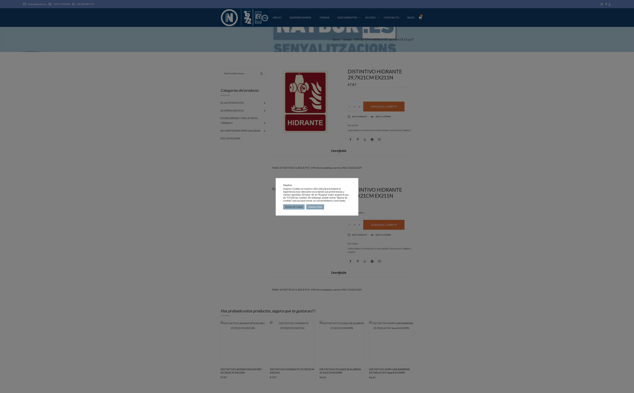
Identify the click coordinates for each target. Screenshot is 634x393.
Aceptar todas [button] (315, 206)
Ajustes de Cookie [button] (294, 206)
